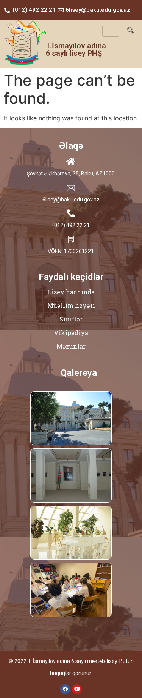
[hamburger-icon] (110, 31)
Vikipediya (71, 333)
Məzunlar (71, 346)
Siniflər (71, 319)
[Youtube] (77, 689)
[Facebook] (65, 689)
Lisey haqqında (71, 292)
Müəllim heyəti (71, 305)
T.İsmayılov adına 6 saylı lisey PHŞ (76, 49)
